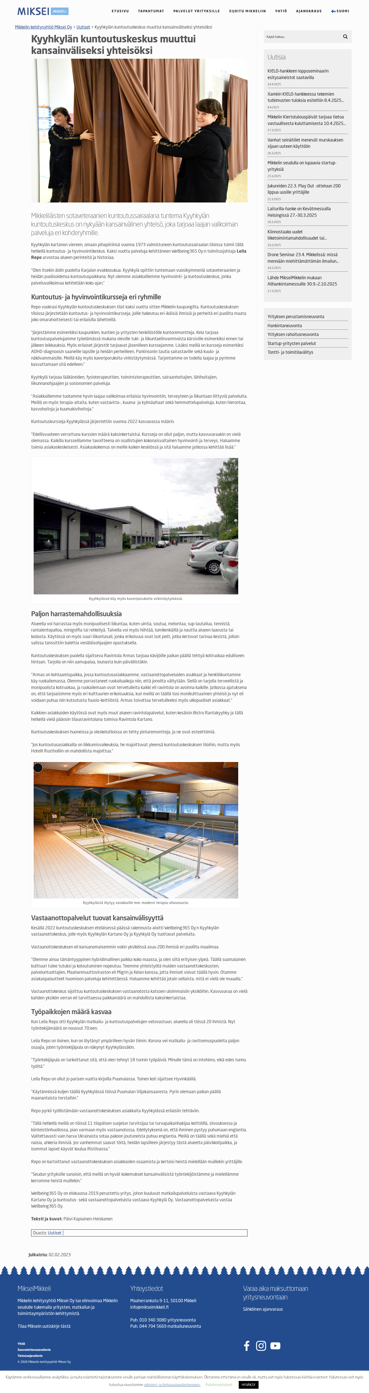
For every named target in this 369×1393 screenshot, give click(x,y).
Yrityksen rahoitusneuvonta (293, 334)
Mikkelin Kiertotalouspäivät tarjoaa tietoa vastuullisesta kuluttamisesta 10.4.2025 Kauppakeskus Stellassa (306, 120)
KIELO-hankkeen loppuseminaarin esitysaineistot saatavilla (298, 74)
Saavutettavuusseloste (34, 1350)
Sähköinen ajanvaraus (263, 1309)
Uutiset (55, 1232)
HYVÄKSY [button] (249, 1385)
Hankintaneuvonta (285, 325)
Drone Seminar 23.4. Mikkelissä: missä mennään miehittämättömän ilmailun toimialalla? (303, 258)
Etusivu (120, 11)
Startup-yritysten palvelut (292, 343)
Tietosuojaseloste (30, 1356)
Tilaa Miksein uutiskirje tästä (44, 1326)
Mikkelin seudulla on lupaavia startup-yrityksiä (302, 166)
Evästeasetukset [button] (219, 1384)
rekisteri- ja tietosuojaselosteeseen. (172, 1384)
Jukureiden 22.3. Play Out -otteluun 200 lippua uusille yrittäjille (304, 189)
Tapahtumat (151, 11)
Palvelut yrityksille (196, 11)
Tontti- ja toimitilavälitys (290, 352)
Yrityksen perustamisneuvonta (296, 316)
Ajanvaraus (309, 11)
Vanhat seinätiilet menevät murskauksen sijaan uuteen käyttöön (305, 143)
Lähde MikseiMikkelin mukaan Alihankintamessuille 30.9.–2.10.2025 (302, 281)
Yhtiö (281, 11)
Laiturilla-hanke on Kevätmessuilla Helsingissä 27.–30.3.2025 (299, 212)
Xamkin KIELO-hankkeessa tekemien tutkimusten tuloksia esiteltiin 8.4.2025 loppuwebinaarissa (304, 97)
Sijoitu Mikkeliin (247, 11)
